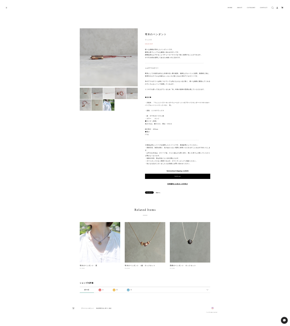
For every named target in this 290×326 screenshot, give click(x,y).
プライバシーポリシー (87, 308)
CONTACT (264, 7)
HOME (230, 7)
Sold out (178, 176)
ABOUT (239, 7)
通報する (158, 192)
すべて (86, 290)
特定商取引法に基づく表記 (103, 308)
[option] (109, 57)
